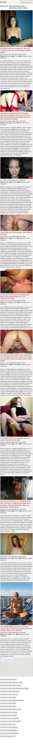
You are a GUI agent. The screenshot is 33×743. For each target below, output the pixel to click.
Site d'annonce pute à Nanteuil (8, 730)
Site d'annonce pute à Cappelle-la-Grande (11, 700)
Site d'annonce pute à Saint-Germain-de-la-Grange (14, 688)
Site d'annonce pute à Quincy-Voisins (10, 721)
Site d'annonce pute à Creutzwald (9, 718)
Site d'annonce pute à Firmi (7, 736)
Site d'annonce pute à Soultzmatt (9, 733)
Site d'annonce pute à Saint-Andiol (9, 691)
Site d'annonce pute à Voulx (8, 724)
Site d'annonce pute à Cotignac (8, 712)
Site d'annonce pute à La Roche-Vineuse (11, 682)
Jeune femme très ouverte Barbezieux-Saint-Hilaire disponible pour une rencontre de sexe (15, 296)
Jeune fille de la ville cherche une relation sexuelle (16, 233)
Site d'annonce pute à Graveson (9, 694)
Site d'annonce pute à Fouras (8, 679)
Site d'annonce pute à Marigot (8, 715)
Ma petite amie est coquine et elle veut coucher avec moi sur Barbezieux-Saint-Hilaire (15, 50)
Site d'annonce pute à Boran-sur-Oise (10, 709)
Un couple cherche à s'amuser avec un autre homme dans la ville (15, 439)
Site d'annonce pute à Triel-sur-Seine (10, 685)
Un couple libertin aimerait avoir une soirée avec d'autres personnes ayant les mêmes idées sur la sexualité (16, 628)
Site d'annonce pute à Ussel (8, 706)
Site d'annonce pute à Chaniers (8, 727)
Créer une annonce (26, 2)
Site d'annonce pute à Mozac (8, 703)
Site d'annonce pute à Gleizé (8, 697)
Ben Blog (3, 2)
